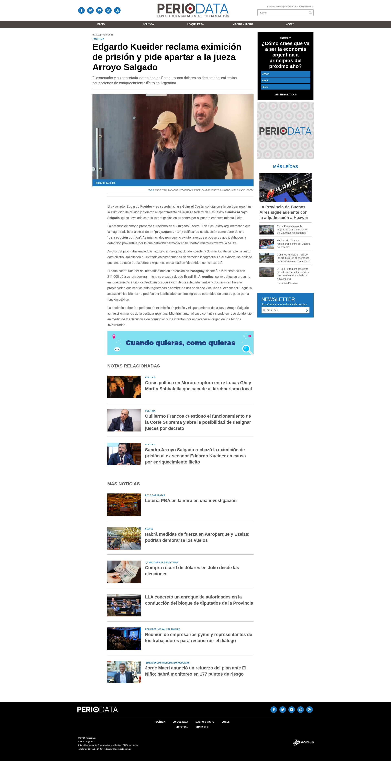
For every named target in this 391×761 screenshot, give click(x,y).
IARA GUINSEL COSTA (243, 190)
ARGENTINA (161, 190)
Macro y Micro (243, 24)
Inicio (101, 24)
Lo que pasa (195, 24)
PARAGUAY (173, 190)
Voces (290, 24)
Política (148, 24)
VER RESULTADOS (286, 94)
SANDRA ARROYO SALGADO (216, 190)
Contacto (202, 727)
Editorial (182, 727)
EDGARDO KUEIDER (190, 190)
